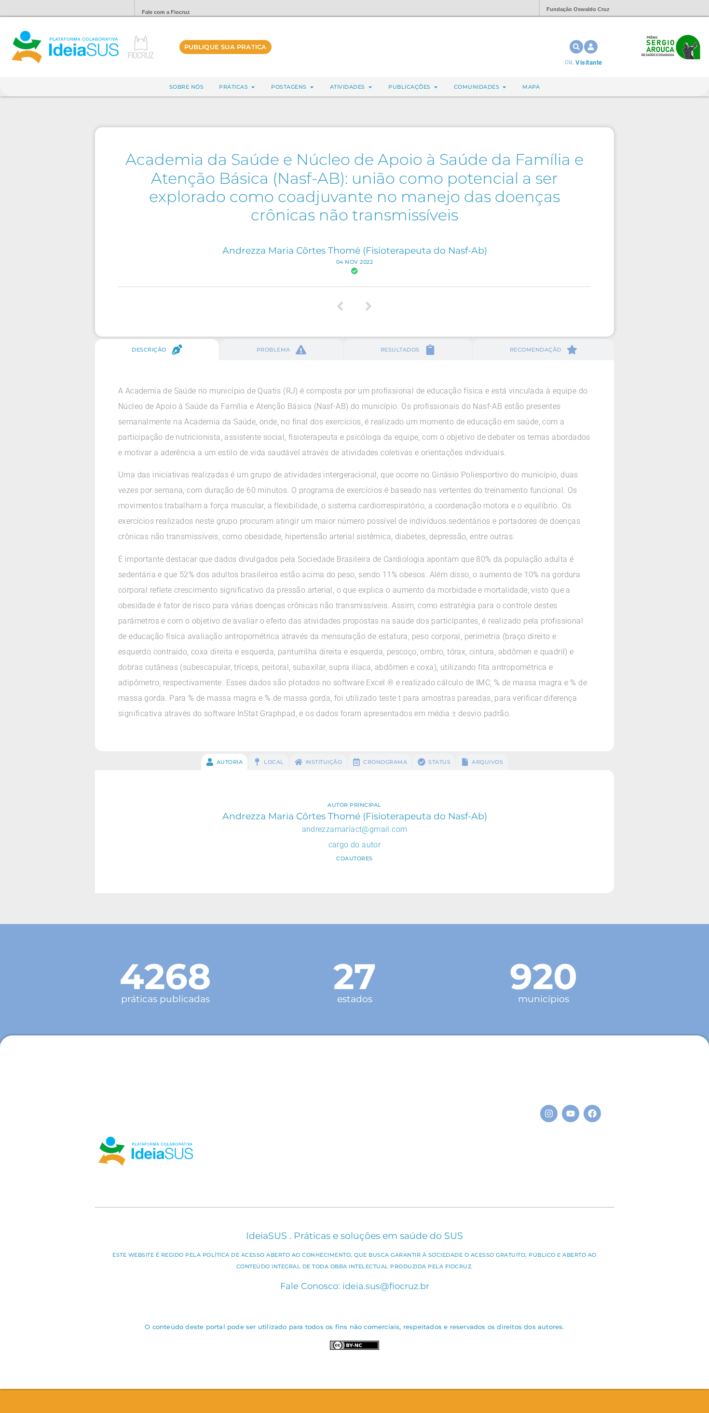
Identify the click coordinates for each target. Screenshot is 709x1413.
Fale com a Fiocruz (166, 12)
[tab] (157, 349)
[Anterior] (343, 306)
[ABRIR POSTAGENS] (311, 87)
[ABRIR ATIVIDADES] (370, 87)
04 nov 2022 (354, 261)
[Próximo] (365, 306)
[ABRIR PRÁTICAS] (253, 87)
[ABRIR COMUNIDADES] (504, 87)
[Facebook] (592, 1113)
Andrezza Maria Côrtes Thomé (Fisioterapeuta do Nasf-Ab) (354, 250)
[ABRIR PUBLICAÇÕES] (435, 87)
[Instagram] (549, 1113)
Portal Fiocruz (104, 8)
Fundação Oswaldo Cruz (578, 9)
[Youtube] (570, 1113)
